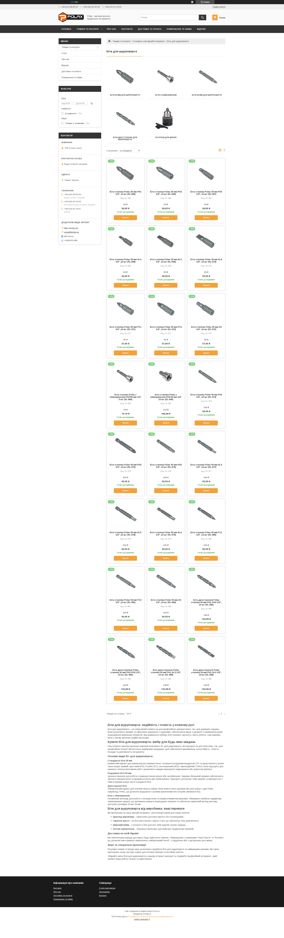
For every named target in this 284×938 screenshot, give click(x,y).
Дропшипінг (104, 892)
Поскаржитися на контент (138, 917)
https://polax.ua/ (71, 228)
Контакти (127, 29)
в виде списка (224, 151)
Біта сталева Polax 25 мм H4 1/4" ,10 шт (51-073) (206, 328)
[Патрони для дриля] (166, 119)
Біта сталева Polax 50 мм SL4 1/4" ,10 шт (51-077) (206, 466)
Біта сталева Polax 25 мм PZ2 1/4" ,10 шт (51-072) (166, 328)
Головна (66, 29)
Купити (125, 218)
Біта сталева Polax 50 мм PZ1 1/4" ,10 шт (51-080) (206, 533)
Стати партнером (107, 888)
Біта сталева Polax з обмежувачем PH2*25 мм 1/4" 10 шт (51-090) (165, 397)
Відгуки (201, 29)
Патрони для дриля (165, 137)
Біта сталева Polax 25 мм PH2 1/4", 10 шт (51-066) (166, 193)
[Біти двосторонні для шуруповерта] (125, 119)
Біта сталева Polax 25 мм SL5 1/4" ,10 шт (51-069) (166, 260)
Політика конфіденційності (161, 917)
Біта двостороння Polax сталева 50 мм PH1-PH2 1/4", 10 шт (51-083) (206, 602)
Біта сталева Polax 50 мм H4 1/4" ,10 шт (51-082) (166, 601)
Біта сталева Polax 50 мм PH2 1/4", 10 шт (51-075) (125, 466)
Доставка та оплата (149, 29)
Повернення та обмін (179, 29)
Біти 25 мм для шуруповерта (125, 95)
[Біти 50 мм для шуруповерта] (206, 76)
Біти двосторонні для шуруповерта (125, 138)
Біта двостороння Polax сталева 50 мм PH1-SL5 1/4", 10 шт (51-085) (166, 672)
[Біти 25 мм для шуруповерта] (125, 76)
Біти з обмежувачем (166, 95)
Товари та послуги (87, 29)
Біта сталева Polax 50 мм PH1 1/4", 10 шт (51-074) (206, 395)
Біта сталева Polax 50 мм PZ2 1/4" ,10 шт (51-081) (125, 601)
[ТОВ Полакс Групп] (71, 21)
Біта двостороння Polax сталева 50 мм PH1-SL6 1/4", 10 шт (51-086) (206, 672)
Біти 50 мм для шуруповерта (207, 95)
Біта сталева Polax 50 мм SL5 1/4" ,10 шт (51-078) (125, 533)
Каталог (102, 895)
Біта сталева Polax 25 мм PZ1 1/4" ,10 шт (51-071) (125, 328)
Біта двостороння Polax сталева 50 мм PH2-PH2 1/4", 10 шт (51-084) (125, 672)
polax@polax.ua (71, 232)
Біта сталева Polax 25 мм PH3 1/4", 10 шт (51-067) (206, 193)
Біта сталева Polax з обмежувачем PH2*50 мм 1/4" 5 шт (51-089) (125, 397)
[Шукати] (202, 17)
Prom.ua (156, 911)
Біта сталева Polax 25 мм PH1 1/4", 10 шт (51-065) (125, 193)
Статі (64, 53)
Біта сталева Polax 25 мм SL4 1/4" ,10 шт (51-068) (125, 260)
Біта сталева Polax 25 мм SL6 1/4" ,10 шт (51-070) (206, 260)
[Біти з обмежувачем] (166, 76)
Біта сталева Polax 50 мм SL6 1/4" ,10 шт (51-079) (166, 533)
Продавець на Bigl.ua (142, 914)
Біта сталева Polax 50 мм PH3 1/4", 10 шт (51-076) (166, 466)
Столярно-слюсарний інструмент (149, 41)
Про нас (111, 29)
